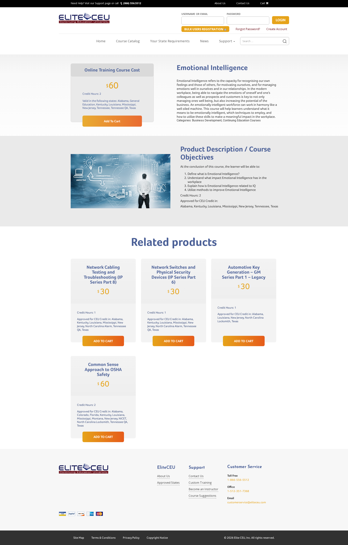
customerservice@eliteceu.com (246, 502)
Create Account (276, 29)
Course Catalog (128, 41)
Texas (132, 108)
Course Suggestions (202, 496)
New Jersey (89, 108)
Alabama (123, 101)
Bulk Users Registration (204, 29)
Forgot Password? (248, 29)
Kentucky (101, 104)
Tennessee (103, 108)
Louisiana (115, 104)
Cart (263, 3)
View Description (103, 327)
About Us (220, 3)
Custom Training (200, 483)
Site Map (78, 537)
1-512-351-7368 (238, 491)
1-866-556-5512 (238, 480)
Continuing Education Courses (242, 120)
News (204, 41)
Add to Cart (112, 121)
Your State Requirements (170, 41)
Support (226, 41)
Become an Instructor (203, 489)
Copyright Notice (157, 537)
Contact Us (242, 3)
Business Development (207, 120)
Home (100, 41)
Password (234, 14)
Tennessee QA (119, 108)
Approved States (168, 483)
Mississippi (129, 104)
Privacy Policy (131, 537)
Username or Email (194, 14)
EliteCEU (166, 468)
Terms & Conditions (103, 537)
